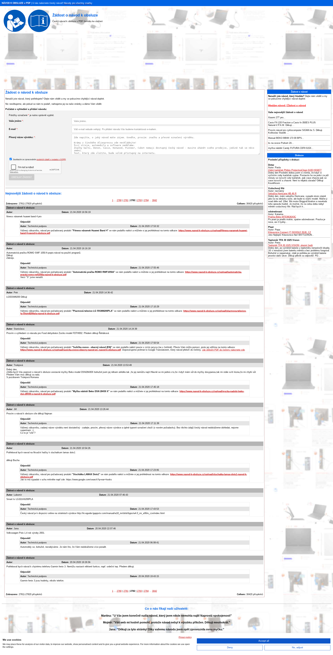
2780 (119, 200)
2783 (139, 200)
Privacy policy (185, 637)
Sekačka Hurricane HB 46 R (282, 193)
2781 (125, 200)
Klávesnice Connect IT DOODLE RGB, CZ (289, 232)
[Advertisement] (166, 61)
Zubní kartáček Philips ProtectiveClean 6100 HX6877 (295, 170)
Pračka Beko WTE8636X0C (282, 216)
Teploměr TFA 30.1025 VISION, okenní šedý (290, 245)
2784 (146, 200)
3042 (154, 200)
